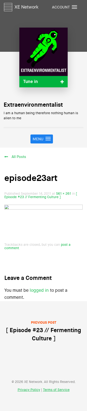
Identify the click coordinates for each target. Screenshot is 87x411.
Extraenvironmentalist (33, 105)
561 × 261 (63, 193)
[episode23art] (43, 223)
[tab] (43, 81)
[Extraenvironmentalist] (43, 51)
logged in (39, 290)
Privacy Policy (29, 390)
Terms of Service (56, 390)
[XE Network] (21, 6)
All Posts (19, 157)
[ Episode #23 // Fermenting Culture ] (40, 195)
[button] (43, 81)
